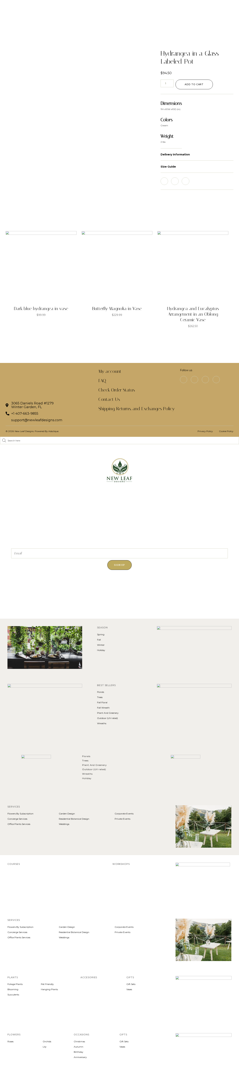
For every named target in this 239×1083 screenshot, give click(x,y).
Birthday (78, 1051)
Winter (101, 644)
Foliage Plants (15, 984)
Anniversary (80, 1057)
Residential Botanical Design (74, 818)
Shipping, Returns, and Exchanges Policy (136, 408)
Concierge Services (17, 818)
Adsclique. (53, 431)
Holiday (101, 650)
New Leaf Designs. (25, 431)
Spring (100, 634)
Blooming (12, 989)
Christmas (79, 1041)
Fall (99, 639)
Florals (100, 692)
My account (109, 371)
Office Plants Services (18, 824)
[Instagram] (183, 379)
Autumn (78, 1046)
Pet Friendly (47, 984)
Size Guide (168, 166)
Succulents (13, 994)
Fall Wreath (103, 707)
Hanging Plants (49, 989)
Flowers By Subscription (20, 813)
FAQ (102, 380)
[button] (197, 154)
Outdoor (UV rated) (107, 718)
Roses (10, 1041)
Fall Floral (102, 702)
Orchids (47, 1041)
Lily (44, 1046)
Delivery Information (175, 154)
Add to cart (194, 84)
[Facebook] (194, 379)
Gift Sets (130, 984)
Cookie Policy (226, 431)
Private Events (122, 818)
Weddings (64, 824)
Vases (129, 989)
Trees (100, 697)
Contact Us (109, 399)
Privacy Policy (205, 431)
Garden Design (67, 813)
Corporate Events (124, 813)
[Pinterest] (205, 379)
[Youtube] (216, 379)
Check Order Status (116, 390)
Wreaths (101, 723)
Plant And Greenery (108, 712)
